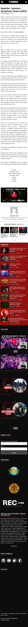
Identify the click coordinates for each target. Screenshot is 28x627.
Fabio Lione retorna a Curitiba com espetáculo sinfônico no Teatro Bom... (18, 281)
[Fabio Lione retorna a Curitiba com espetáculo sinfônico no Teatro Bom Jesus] (5, 281)
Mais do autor (20, 224)
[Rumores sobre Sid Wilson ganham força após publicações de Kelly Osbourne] (5, 319)
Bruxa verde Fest (13, 299)
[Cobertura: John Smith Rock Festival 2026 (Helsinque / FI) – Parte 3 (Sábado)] (5, 274)
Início (2, 5)
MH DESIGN (6, 620)
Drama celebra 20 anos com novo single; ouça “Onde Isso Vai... (17, 288)
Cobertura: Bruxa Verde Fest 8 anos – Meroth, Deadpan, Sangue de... (18, 296)
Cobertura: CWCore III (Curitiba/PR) (23, 234)
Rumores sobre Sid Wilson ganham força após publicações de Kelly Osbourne (18, 319)
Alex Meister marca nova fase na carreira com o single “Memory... (18, 250)
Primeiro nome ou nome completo (9, 441)
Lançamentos (12, 253)
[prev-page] (13, 240)
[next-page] (15, 240)
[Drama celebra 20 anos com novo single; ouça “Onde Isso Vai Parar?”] (5, 289)
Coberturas (12, 261)
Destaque (6, 5)
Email (2, 446)
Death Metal (12, 306)
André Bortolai (5, 13)
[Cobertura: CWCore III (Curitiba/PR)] (23, 230)
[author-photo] (14, 210)
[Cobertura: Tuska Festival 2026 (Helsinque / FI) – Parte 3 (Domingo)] (14, 230)
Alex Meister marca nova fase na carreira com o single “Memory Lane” (4, 235)
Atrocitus (12, 267)
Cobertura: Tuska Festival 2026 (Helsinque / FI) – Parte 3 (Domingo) (14, 235)
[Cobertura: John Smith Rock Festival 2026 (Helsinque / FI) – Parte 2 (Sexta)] (5, 312)
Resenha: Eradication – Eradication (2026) (16, 303)
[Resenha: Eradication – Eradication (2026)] (5, 305)
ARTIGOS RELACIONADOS (10, 224)
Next (15, 351)
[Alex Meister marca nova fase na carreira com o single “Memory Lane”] (5, 230)
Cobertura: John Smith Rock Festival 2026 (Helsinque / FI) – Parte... (18, 273)
